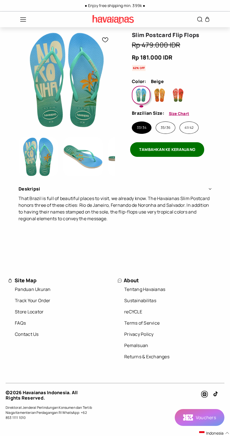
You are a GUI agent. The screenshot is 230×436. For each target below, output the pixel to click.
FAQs (20, 323)
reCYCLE (133, 312)
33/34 (141, 127)
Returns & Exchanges (146, 357)
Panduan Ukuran (33, 289)
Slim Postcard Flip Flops (165, 35)
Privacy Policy (139, 334)
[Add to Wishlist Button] (105, 39)
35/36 (165, 127)
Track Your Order (32, 300)
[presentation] (38, 156)
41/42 (189, 127)
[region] (115, 5)
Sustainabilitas (140, 300)
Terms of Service (142, 323)
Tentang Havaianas (144, 289)
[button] (20, 19)
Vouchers (206, 417)
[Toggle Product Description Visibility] (210, 188)
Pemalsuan (136, 345)
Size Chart (179, 113)
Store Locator (29, 312)
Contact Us (27, 334)
